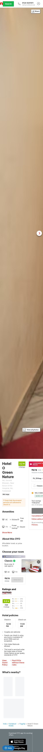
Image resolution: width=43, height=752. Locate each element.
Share (37, 11)
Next (39, 233)
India (5, 724)
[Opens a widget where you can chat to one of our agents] (8, 748)
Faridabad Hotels (12, 725)
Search (8, 4)
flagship (22, 724)
